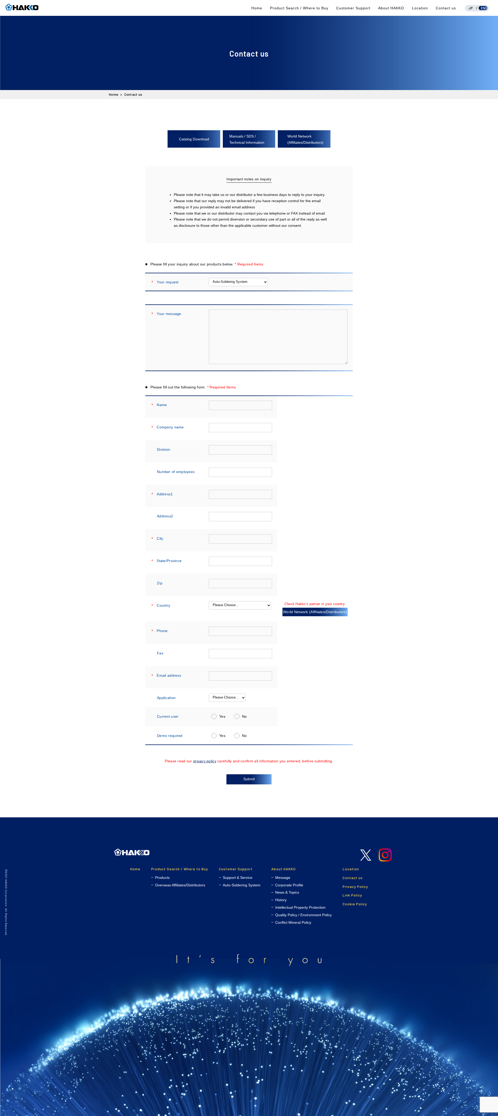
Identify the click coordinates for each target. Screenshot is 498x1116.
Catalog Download (194, 139)
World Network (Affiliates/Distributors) (305, 139)
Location (420, 8)
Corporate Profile (289, 885)
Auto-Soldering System (241, 885)
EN (483, 8)
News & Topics (287, 892)
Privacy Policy (355, 886)
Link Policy (352, 895)
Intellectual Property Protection (300, 907)
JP (470, 8)
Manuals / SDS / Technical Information (246, 139)
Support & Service (237, 877)
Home (256, 8)
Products (162, 877)
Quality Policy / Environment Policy (303, 915)
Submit (249, 779)
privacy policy (204, 761)
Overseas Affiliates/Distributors (180, 885)
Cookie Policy (355, 904)
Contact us (446, 8)
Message (282, 877)
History (281, 900)
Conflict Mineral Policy (293, 922)
